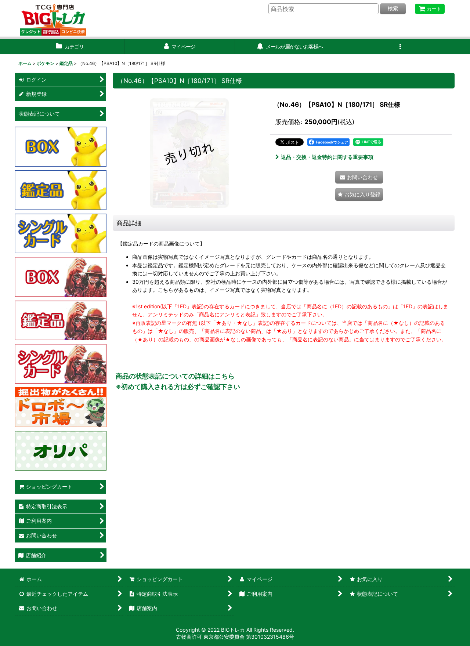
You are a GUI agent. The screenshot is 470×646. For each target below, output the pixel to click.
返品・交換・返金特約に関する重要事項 (327, 157)
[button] (400, 46)
